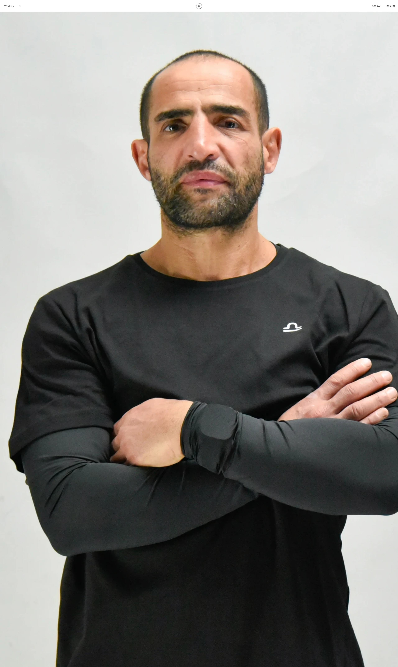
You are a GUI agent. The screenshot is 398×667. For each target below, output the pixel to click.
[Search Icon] (19, 6)
